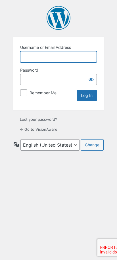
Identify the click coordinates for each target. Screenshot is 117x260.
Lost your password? (38, 119)
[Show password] (91, 79)
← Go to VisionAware (38, 129)
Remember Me (43, 92)
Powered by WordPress (58, 18)
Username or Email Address (45, 47)
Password (29, 70)
